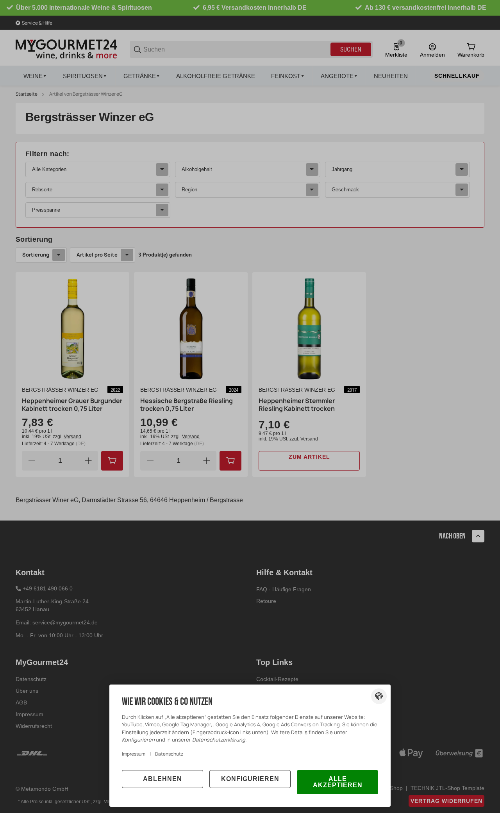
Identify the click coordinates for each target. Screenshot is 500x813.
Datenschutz (169, 754)
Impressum (133, 754)
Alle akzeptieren (337, 782)
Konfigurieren (250, 779)
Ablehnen (162, 779)
